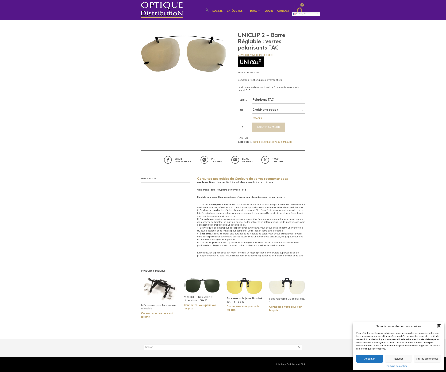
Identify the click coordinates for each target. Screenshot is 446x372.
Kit (241, 110)
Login (269, 10)
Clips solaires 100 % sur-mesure (272, 142)
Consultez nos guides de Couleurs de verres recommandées (242, 179)
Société (217, 10)
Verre (243, 99)
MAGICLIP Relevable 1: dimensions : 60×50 (198, 298)
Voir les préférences (427, 358)
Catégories (235, 10)
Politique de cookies (396, 366)
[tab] (165, 179)
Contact (283, 10)
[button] (439, 326)
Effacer (257, 118)
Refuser (398, 358)
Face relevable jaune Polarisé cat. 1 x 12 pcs (244, 300)
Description (148, 178)
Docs (253, 10)
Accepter (369, 358)
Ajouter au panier (268, 127)
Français (300, 13)
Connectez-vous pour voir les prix (255, 55)
